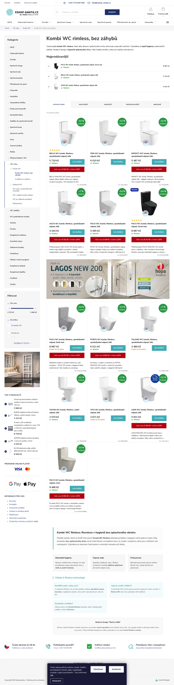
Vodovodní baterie (17, 53)
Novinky (7, 3)
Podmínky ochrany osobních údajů (23, 521)
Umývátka (14, 96)
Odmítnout (98, 669)
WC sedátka (15, 210)
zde (51, 675)
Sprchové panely (16, 78)
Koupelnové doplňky (17, 272)
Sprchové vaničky (16, 133)
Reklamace (13, 514)
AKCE (12, 47)
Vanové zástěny (16, 146)
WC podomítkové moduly (19, 217)
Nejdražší (108, 104)
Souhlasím (116, 669)
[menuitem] (9, 22)
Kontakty (17, 3)
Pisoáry (13, 229)
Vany (12, 139)
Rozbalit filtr (21, 343)
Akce (13, 329)
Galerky (13, 223)
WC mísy (13, 164)
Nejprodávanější (132, 104)
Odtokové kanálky (17, 247)
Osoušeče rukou (16, 241)
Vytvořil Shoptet (164, 680)
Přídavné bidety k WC (18, 158)
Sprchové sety (15, 72)
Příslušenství (17, 203)
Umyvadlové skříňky (17, 102)
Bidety (12, 152)
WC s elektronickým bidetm (23, 195)
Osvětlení (13, 278)
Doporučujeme (59, 104)
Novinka (15, 333)
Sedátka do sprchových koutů (21, 121)
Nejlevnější (83, 104)
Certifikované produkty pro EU (105, 648)
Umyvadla (14, 90)
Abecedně (157, 104)
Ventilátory (14, 253)
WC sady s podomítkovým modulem (22, 190)
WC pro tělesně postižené (22, 199)
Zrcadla (13, 59)
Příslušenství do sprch (18, 84)
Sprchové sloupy (16, 66)
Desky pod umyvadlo (18, 109)
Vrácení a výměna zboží (19, 511)
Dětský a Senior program (19, 260)
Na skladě (16, 325)
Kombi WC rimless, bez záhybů (24, 174)
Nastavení (56, 681)
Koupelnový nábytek (17, 266)
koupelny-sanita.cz (80, 663)
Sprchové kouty (16, 127)
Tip (13, 337)
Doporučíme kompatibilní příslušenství (149, 648)
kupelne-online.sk (96, 663)
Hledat (112, 12)
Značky (13, 284)
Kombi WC (17, 169)
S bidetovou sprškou (22, 179)
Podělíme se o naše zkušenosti (22, 648)
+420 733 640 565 (65, 648)
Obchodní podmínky (17, 518)
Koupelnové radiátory (18, 235)
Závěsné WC (17, 184)
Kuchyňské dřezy (16, 115)
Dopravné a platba (30, 3)
